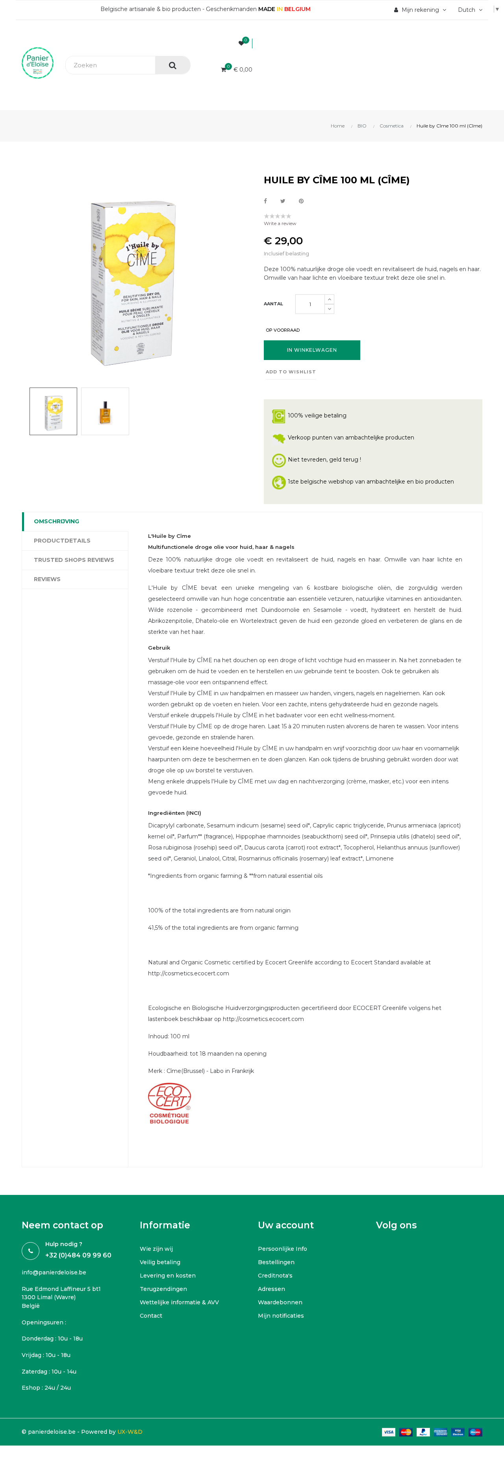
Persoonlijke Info (282, 1248)
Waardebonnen (280, 1302)
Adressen (271, 1288)
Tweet (282, 201)
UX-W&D (130, 1431)
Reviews (47, 579)
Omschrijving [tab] (56, 521)
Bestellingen (276, 1262)
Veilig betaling (160, 1262)
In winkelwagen (312, 350)
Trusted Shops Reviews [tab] (74, 559)
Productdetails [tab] (62, 540)
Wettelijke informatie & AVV (179, 1302)
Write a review (280, 223)
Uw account (286, 1225)
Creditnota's (275, 1275)
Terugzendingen (163, 1288)
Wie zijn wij (156, 1248)
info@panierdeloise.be (54, 1272)
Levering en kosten (168, 1275)
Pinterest (301, 201)
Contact (151, 1315)
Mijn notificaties (281, 1315)
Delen (265, 201)
